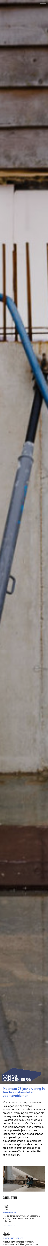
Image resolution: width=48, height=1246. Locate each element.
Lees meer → (9, 1225)
